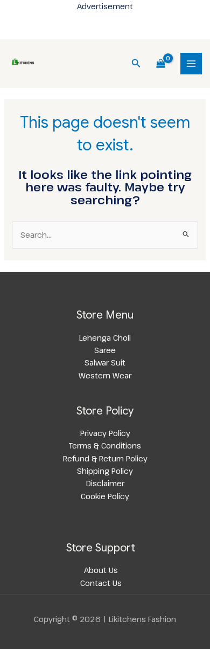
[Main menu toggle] (191, 63)
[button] (136, 64)
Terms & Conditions (105, 445)
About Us (101, 569)
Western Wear (105, 375)
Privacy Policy (105, 432)
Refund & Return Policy (105, 458)
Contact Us (101, 582)
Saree (105, 349)
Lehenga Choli (105, 337)
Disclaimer (105, 483)
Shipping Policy (105, 470)
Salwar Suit (105, 362)
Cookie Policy (105, 496)
